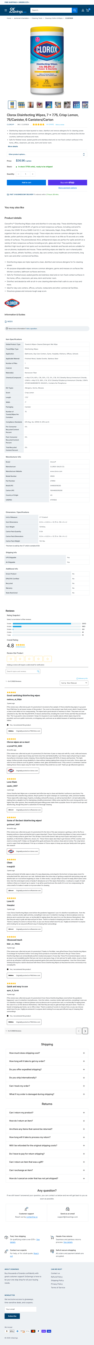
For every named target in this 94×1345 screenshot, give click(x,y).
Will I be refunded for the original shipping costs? (33, 1145)
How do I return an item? (21, 1121)
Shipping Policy (57, 1280)
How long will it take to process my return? (30, 1137)
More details (13, 146)
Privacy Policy (57, 1284)
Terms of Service (58, 1287)
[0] (87, 10)
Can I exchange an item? (21, 1170)
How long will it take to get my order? (27, 1061)
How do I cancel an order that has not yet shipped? (33, 1178)
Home (9, 18)
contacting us (31, 1217)
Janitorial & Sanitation (21, 18)
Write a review (60, 124)
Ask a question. (31, 328)
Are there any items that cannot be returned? (30, 1129)
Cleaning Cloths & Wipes (54, 18)
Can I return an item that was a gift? (26, 1162)
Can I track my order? (19, 1086)
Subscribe (12, 1316)
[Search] (74, 10)
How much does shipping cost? (24, 1053)
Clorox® (10, 124)
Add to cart (26, 182)
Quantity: (11, 174)
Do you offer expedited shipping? (25, 1069)
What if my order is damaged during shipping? (31, 1094)
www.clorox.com (56, 471)
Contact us (55, 1273)
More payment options (67, 188)
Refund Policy (56, 1277)
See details (68, 1242)
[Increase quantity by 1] (32, 174)
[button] (87, 10)
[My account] (83, 10)
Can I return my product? (21, 1112)
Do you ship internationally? (23, 1077)
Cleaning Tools (37, 18)
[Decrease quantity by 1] (18, 174)
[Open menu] (6, 10)
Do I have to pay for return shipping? (27, 1154)
